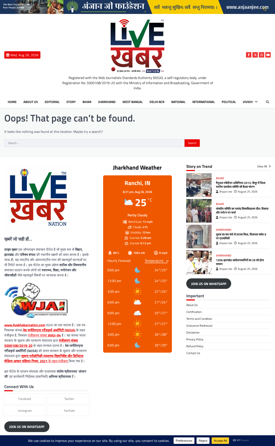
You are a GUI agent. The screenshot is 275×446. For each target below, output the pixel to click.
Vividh (248, 102)
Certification (194, 311)
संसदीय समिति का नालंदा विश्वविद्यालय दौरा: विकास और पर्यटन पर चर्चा (242, 210)
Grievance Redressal (199, 325)
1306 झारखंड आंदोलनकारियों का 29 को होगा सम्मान (240, 262)
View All (262, 166)
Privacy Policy (194, 339)
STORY (71, 102)
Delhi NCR (157, 102)
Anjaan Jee (225, 192)
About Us (30, 102)
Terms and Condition (199, 318)
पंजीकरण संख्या (44, 335)
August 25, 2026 (247, 192)
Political (229, 102)
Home (12, 102)
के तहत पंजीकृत (43, 358)
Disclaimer (193, 332)
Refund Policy (194, 346)
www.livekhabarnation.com (24, 325)
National (178, 102)
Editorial (52, 102)
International (203, 102)
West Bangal (132, 102)
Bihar (86, 102)
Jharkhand (107, 102)
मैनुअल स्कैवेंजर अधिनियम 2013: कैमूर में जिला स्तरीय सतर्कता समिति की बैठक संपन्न (240, 185)
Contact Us (193, 353)
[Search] (267, 102)
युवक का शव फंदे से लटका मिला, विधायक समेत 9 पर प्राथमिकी (241, 236)
